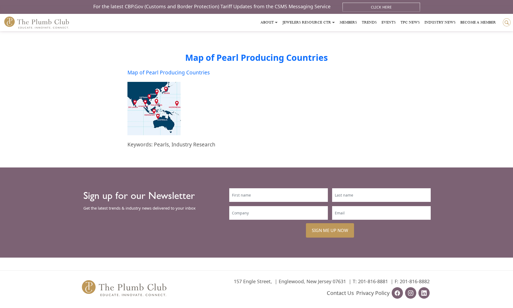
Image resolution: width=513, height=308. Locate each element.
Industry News (440, 22)
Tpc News (410, 22)
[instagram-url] (410, 293)
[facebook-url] (397, 293)
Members (348, 22)
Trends (369, 22)
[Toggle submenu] (276, 22)
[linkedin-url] (424, 293)
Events (389, 22)
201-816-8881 (373, 281)
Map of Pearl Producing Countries (256, 57)
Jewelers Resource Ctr (306, 22)
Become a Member (478, 22)
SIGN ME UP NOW (330, 230)
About (267, 22)
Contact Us (340, 293)
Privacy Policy (373, 293)
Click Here (381, 7)
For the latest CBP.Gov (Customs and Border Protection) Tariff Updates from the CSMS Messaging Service (212, 6)
